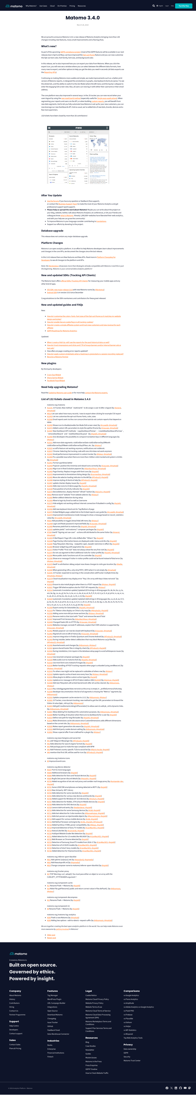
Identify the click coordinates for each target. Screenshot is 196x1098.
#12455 (50, 416)
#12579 (50, 688)
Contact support (15, 1033)
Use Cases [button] (43, 6)
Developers (13, 1029)
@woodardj (79, 859)
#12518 (50, 657)
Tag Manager (52, 995)
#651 (49, 859)
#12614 (50, 717)
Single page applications (107, 98)
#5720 (49, 833)
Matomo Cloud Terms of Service (98, 1011)
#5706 (49, 798)
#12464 (50, 468)
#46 (48, 752)
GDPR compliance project (70, 52)
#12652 (50, 732)
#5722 (49, 839)
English (161, 6)
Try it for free (184, 6)
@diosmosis (83, 645)
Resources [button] (82, 6)
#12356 (50, 613)
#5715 (49, 822)
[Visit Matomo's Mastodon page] (189, 1089)
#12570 (50, 491)
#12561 (50, 680)
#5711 (49, 813)
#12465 (50, 471)
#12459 (50, 425)
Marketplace (54, 266)
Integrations (52, 1007)
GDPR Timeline (91, 1069)
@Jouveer (105, 428)
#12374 (50, 552)
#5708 (49, 804)
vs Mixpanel (128, 1034)
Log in (167, 6)
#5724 (49, 845)
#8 (48, 909)
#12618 (50, 720)
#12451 (50, 462)
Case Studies (91, 1046)
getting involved (62, 929)
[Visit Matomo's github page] (180, 1089)
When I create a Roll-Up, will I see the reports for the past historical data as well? (78, 342)
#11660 (50, 497)
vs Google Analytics (131, 995)
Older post (51, 935)
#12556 (50, 677)
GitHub (50, 1026)
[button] (153, 5)
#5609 (49, 772)
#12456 (50, 509)
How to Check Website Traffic (97, 1073)
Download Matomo (54, 1014)
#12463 (50, 633)
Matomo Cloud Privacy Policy (97, 999)
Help (172, 6)
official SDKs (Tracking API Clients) (74, 281)
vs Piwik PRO (129, 1011)
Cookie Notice (91, 995)
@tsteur (50, 439)
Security (127, 1056)
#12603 (50, 706)
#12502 (50, 651)
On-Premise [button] (62, 6)
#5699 (49, 778)
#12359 (50, 616)
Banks (50, 1045)
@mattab (51, 410)
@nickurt (93, 798)
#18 (48, 888)
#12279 (50, 503)
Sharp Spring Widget (55, 377)
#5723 (49, 842)
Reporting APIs (50, 72)
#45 (48, 749)
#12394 (50, 555)
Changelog (51, 1018)
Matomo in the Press (94, 1061)
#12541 (50, 671)
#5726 (49, 851)
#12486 (50, 480)
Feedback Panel (53, 1030)
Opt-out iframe (89, 55)
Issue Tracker (52, 1022)
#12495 (50, 436)
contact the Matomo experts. (96, 392)
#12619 (50, 584)
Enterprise (51, 1049)
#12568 (50, 683)
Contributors (14, 1003)
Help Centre (14, 1026)
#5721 (49, 836)
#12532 (50, 662)
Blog (87, 1042)
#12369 (50, 547)
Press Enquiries (92, 1065)
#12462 (50, 630)
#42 (48, 743)
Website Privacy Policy (94, 1003)
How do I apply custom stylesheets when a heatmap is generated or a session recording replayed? (85, 354)
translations (101, 221)
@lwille (119, 564)
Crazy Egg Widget (54, 374)
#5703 (49, 790)
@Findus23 (96, 477)
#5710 (49, 810)
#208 (49, 920)
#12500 (50, 570)
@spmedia (89, 859)
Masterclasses (91, 1057)
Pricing (72, 6)
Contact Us (13, 1011)
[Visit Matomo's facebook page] (167, 1089)
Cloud (52, 6)
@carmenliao (96, 474)
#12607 (50, 712)
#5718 (49, 827)
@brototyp (99, 289)
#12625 (50, 448)
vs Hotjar (127, 1026)
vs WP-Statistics (130, 1030)
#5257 (49, 769)
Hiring (11, 1007)
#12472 (50, 428)
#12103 (50, 610)
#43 (48, 746)
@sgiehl (94, 434)
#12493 (50, 639)
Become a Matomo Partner (57, 357)
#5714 (49, 819)
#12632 (50, 729)
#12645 (50, 529)
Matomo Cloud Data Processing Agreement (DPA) (98, 1016)
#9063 (49, 494)
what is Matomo (67, 215)
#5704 (49, 793)
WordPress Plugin (54, 999)
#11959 (50, 500)
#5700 (49, 781)
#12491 (50, 636)
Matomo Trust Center (132, 1060)
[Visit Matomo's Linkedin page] (176, 1089)
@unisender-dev (116, 781)
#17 (48, 885)
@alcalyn (99, 491)
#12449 (50, 622)
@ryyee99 (104, 425)
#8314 (49, 413)
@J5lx (83, 822)
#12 (48, 900)
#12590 (50, 691)
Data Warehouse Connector (58, 1034)
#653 (49, 865)
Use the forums (53, 201)
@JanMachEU (91, 827)
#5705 (49, 796)
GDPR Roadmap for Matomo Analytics (62, 331)
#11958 (50, 607)
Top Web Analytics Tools (133, 1038)
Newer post (51, 937)
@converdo (72, 830)
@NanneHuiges (91, 813)
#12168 (50, 541)
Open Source (52, 1011)
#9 (48, 761)
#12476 (50, 474)
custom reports (98, 101)
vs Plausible (128, 1018)
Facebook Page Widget (56, 380)
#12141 (50, 408)
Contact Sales (14, 1044)
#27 (48, 874)
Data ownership (130, 1049)
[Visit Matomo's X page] (171, 1089)
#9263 (49, 520)
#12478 (50, 564)
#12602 (50, 700)
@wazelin (85, 778)
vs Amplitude (129, 1003)
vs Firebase (128, 1014)
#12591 (50, 697)
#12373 (50, 549)
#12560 (50, 419)
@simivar (107, 680)
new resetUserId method (71, 98)
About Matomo (15, 995)
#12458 (50, 465)
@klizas (93, 825)
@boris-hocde (96, 749)
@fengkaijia (95, 610)
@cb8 (90, 810)
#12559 (97, 680)
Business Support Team (68, 204)
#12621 (50, 587)
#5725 (49, 848)
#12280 (50, 544)
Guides (88, 1053)
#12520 (50, 659)
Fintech (50, 1056)
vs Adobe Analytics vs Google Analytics (139, 1007)
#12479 (50, 515)
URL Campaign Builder (56, 1003)
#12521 (50, 442)
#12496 (50, 645)
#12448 (50, 523)
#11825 (50, 538)
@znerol (117, 408)
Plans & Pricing (15, 1048)
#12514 (50, 590)
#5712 (49, 816)
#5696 (49, 775)
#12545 (50, 573)
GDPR (126, 1053)
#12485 (50, 477)
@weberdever (79, 807)
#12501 (50, 648)
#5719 (49, 830)
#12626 (50, 726)
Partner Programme (17, 1014)
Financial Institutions (55, 1053)
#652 (49, 862)
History (12, 999)
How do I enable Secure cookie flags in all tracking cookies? (70, 322)
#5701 (49, 787)
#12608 (50, 715)
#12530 (50, 489)
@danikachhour (90, 468)
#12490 (50, 486)
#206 (49, 917)
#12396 (50, 558)
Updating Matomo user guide (60, 392)
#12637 (50, 451)
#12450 (50, 625)
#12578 (50, 578)
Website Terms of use (94, 1007)
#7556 (49, 532)
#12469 (50, 457)
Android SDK (52, 292)
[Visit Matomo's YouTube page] (185, 1089)
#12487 (50, 483)
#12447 (50, 619)
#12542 (50, 674)
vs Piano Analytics (131, 999)
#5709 (49, 807)
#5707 (49, 801)
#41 (48, 741)
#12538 (50, 665)
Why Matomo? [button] (31, 6)
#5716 (49, 825)
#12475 (50, 512)
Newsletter (90, 1050)
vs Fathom (128, 1022)
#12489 (50, 526)
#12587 (50, 431)
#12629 (50, 599)
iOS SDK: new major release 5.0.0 (60, 289)
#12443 (50, 454)
